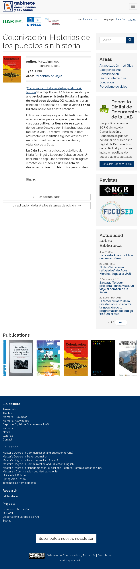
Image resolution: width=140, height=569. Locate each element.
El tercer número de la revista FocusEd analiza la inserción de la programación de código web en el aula (116, 307)
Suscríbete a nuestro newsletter (66, 538)
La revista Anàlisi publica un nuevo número (116, 257)
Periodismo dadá (49, 197)
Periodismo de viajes (48, 76)
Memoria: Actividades (16, 420)
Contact (7, 439)
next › (121, 322)
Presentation (10, 409)
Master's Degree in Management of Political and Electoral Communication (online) (52, 467)
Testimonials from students (19, 482)
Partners (8, 428)
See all (7, 520)
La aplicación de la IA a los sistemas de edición (44, 205)
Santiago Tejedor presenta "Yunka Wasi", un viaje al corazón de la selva (117, 287)
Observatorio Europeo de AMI (21, 516)
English (132, 19)
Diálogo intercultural (113, 78)
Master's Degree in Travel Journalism (25, 456)
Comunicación (109, 74)
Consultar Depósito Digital (117, 163)
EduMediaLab (11, 496)
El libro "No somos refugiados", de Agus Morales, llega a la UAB (115, 270)
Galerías (8, 435)
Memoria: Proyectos (15, 416)
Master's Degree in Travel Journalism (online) (30, 460)
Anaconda (76, 560)
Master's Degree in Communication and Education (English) (38, 463)
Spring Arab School (14, 478)
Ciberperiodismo (111, 70)
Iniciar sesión (90, 19)
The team (8, 413)
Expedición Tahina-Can (16, 509)
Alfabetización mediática (116, 65)
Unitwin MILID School (15, 475)
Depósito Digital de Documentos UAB (26, 424)
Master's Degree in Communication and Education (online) (38, 452)
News (6, 432)
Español (120, 19)
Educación (107, 82)
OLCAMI (8, 513)
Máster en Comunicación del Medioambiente (30, 471)
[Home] (19, 6)
